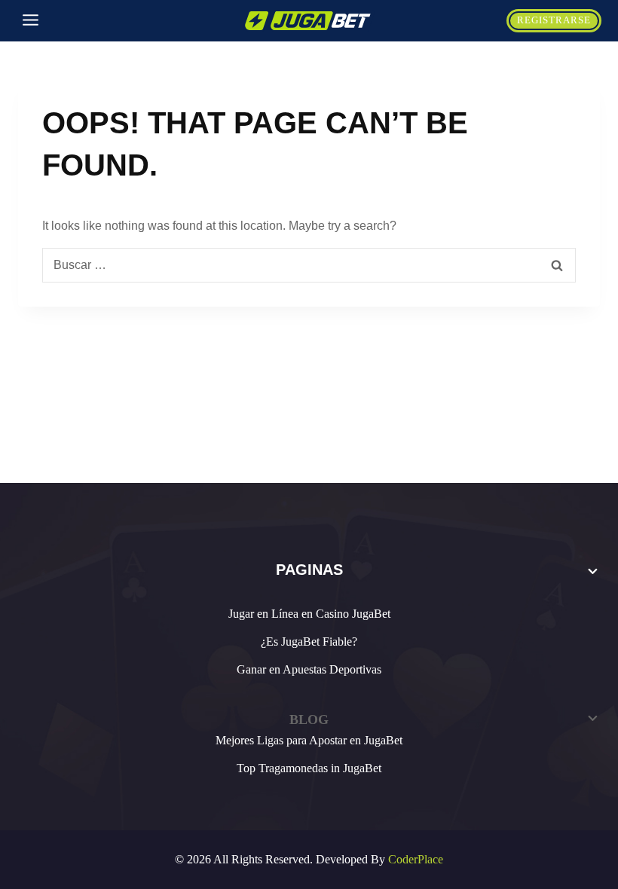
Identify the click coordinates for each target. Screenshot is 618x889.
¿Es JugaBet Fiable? (309, 641)
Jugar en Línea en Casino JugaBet (309, 613)
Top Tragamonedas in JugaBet (309, 768)
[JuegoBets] (309, 21)
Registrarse (554, 20)
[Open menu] (31, 20)
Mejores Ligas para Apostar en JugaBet (309, 740)
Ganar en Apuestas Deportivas (309, 669)
